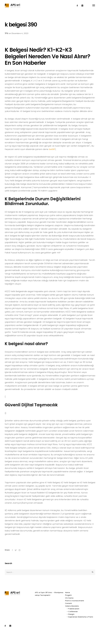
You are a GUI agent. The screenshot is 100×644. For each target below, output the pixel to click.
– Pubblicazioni (73, 609)
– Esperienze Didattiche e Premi (80, 617)
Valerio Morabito (72, 606)
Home (67, 592)
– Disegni (70, 614)
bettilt (52, 149)
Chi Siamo (69, 598)
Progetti (68, 595)
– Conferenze (72, 611)
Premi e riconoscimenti (74, 601)
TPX (6, 33)
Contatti (68, 603)
